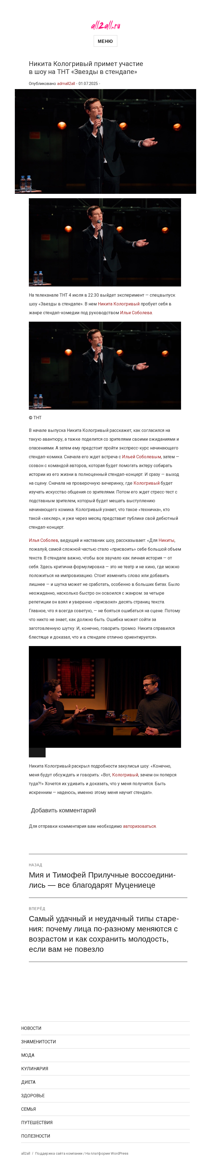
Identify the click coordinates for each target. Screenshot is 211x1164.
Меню (105, 41)
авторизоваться (139, 826)
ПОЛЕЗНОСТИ (35, 1136)
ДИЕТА (28, 1082)
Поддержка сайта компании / (60, 1153)
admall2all (66, 83)
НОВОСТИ (31, 1028)
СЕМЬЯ (28, 1109)
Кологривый (147, 483)
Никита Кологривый (119, 304)
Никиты (166, 540)
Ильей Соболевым (141, 456)
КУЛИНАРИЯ (34, 1068)
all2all (25, 1153)
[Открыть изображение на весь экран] (37, 752)
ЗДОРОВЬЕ (33, 1095)
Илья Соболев (43, 540)
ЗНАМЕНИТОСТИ (38, 1041)
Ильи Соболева (136, 312)
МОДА (27, 1055)
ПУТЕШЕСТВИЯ (37, 1122)
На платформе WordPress (106, 1153)
